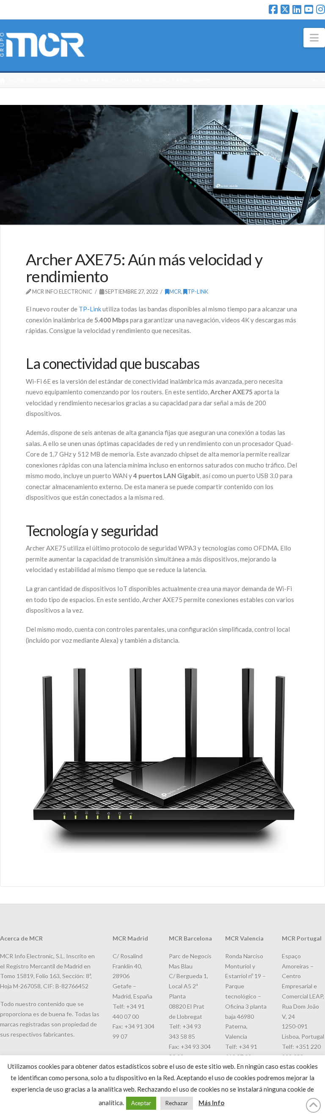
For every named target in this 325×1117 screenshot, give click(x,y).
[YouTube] (308, 9)
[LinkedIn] (296, 9)
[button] (314, 37)
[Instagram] (320, 9)
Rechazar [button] (176, 1103)
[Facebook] (273, 9)
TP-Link (89, 309)
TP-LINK (197, 291)
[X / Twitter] (285, 9)
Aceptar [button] (141, 1103)
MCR (175, 291)
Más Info (211, 1102)
